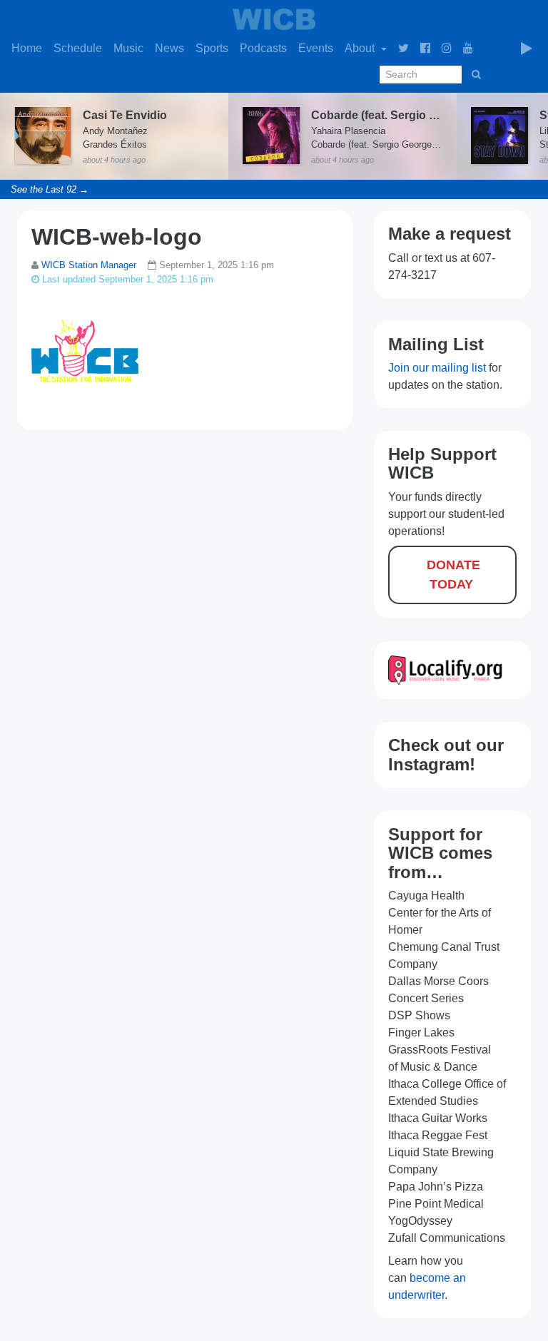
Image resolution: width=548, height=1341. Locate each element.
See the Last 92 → (49, 189)
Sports (212, 48)
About (361, 48)
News (169, 48)
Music (128, 48)
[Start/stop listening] (527, 48)
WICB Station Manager (88, 265)
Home (26, 48)
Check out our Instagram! (446, 754)
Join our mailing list (437, 368)
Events (315, 48)
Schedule (78, 48)
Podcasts (263, 48)
